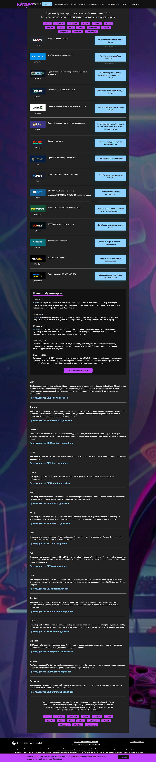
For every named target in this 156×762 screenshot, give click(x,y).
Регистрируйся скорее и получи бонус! (110, 92)
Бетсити (59, 23)
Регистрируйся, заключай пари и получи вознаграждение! (110, 209)
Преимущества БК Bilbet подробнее (49, 503)
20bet (85, 23)
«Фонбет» (37, 329)
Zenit (61, 28)
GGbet (106, 28)
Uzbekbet (73, 23)
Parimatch (91, 32)
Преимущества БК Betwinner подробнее (51, 611)
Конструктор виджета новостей (86, 744)
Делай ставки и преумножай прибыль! (110, 176)
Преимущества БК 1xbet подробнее (49, 588)
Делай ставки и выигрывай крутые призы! (110, 276)
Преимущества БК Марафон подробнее (51, 651)
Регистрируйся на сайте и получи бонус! (110, 57)
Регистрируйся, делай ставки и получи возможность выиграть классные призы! (110, 126)
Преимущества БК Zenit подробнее (49, 543)
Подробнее (57, 759)
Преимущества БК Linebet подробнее (50, 483)
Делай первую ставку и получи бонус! (110, 40)
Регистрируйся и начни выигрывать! (110, 193)
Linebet (97, 23)
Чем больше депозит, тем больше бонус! (110, 143)
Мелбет (77, 32)
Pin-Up (50, 28)
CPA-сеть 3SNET (137, 742)
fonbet (44, 358)
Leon (47, 23)
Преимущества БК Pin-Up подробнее (50, 523)
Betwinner (93, 28)
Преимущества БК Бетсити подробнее (51, 420)
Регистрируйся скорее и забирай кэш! (110, 259)
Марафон (64, 32)
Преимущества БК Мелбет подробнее (50, 671)
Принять (123, 757)
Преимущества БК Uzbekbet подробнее (51, 443)
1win (71, 28)
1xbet (81, 28)
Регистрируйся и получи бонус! (110, 158)
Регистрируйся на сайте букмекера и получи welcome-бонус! (110, 75)
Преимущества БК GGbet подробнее (50, 631)
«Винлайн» (37, 303)
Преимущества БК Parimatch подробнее (51, 692)
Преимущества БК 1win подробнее (48, 566)
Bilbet (108, 23)
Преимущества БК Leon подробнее (49, 398)
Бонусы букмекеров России (86, 742)
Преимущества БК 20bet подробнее (49, 463)
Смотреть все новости (78, 370)
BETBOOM (37, 317)
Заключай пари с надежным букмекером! (110, 243)
